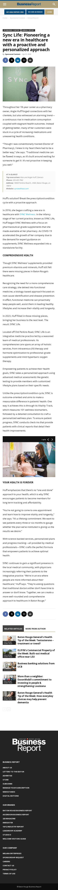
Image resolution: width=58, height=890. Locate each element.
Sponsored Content (17, 18)
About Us (7, 767)
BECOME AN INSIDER (35, 12)
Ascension (8, 670)
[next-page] (8, 709)
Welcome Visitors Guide (14, 839)
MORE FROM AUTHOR (35, 628)
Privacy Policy (9, 869)
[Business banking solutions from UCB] (9, 666)
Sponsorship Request (13, 857)
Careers (6, 861)
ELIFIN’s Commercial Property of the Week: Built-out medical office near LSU (36, 653)
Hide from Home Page (8, 643)
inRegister (8, 822)
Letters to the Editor (13, 771)
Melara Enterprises (12, 853)
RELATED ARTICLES (13, 628)
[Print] (30, 60)
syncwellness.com (21, 188)
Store (5, 779)
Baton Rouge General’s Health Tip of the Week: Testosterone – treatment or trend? (36, 640)
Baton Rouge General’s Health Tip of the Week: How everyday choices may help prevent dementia (35, 697)
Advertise (7, 775)
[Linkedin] (18, 60)
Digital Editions (11, 796)
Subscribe (7, 784)
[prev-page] (4, 709)
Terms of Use (9, 873)
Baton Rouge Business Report (17, 810)
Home (5, 18)
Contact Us (8, 865)
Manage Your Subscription (16, 788)
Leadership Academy (12, 830)
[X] (11, 60)
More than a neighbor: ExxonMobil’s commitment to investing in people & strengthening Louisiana (35, 681)
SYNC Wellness (27, 214)
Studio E (7, 835)
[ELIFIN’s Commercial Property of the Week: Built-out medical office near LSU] (9, 653)
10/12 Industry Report (13, 826)
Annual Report (33, 18)
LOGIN (49, 12)
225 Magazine (9, 818)
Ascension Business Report (16, 814)
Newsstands (9, 792)
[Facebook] (5, 60)
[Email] (24, 60)
